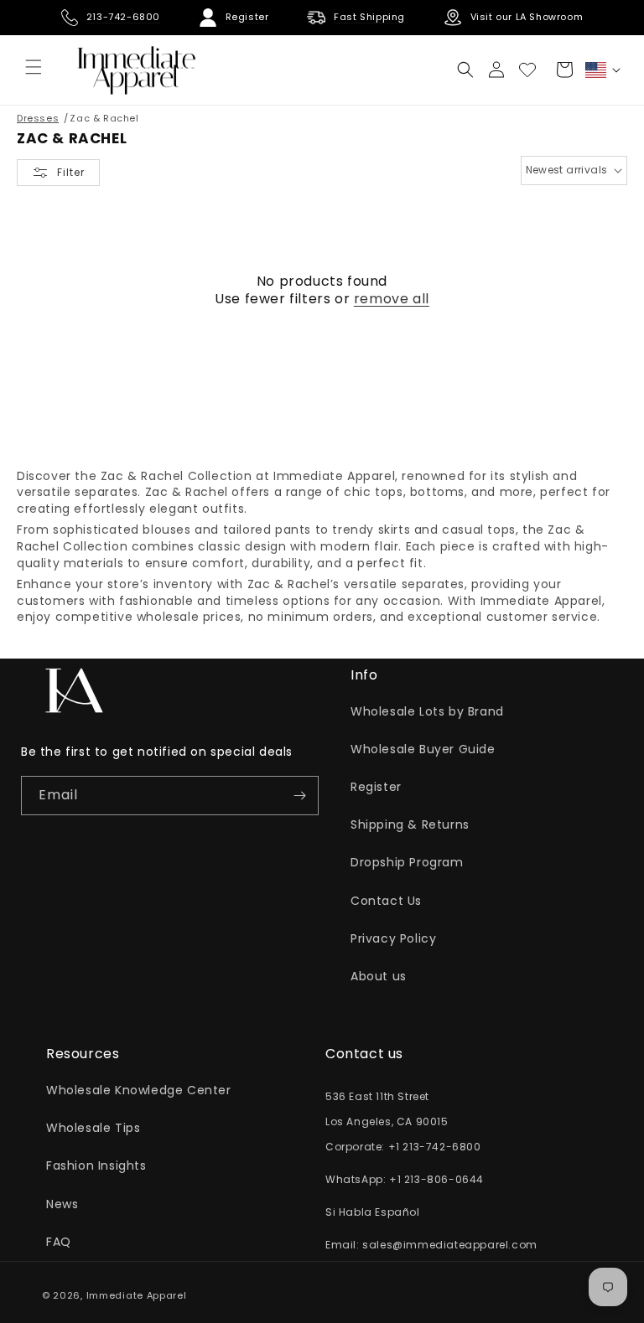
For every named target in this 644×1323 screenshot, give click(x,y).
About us (379, 976)
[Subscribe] (299, 795)
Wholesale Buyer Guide (423, 749)
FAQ (58, 1241)
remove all (391, 299)
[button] (465, 69)
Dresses (38, 118)
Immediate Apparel (136, 1295)
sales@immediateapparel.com (450, 1245)
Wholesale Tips (93, 1127)
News (62, 1204)
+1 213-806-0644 (436, 1179)
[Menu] (33, 67)
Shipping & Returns (410, 824)
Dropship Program (407, 862)
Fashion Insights (96, 1165)
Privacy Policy (393, 938)
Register (376, 786)
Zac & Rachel (104, 118)
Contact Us (386, 900)
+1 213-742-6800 (434, 1147)
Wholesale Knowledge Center (138, 1090)
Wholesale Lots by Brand (427, 711)
